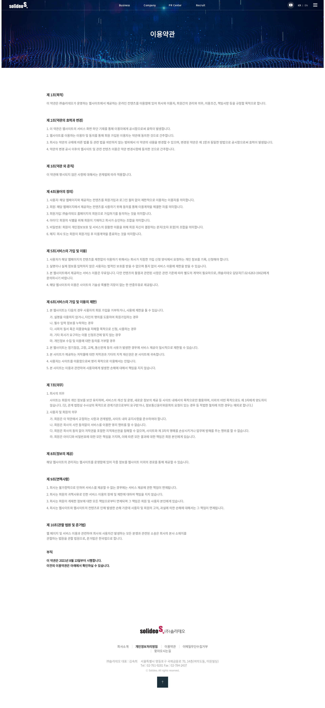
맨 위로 (162, 682)
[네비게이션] (315, 5)
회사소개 (122, 646)
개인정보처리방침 (146, 646)
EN (306, 5)
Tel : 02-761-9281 (151, 665)
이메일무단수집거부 (195, 646)
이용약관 (170, 646)
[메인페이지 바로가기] (18, 7)
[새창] (290, 5)
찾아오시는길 (162, 651)
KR (299, 5)
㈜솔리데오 (162, 630)
